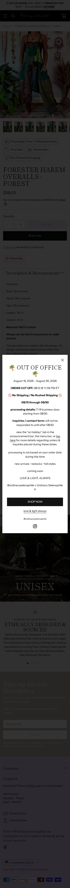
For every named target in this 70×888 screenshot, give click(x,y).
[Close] (62, 360)
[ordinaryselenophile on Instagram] (35, 527)
